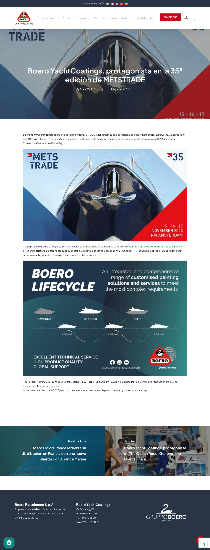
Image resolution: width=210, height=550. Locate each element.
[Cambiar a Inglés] (107, 3)
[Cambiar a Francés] (116, 3)
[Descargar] (186, 18)
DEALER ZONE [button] (170, 17)
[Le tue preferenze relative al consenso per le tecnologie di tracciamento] (204, 544)
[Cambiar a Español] (125, 3)
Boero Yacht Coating (91, 89)
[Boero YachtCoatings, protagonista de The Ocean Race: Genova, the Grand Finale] (157, 451)
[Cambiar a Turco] (120, 3)
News (105, 60)
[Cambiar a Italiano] (111, 3)
